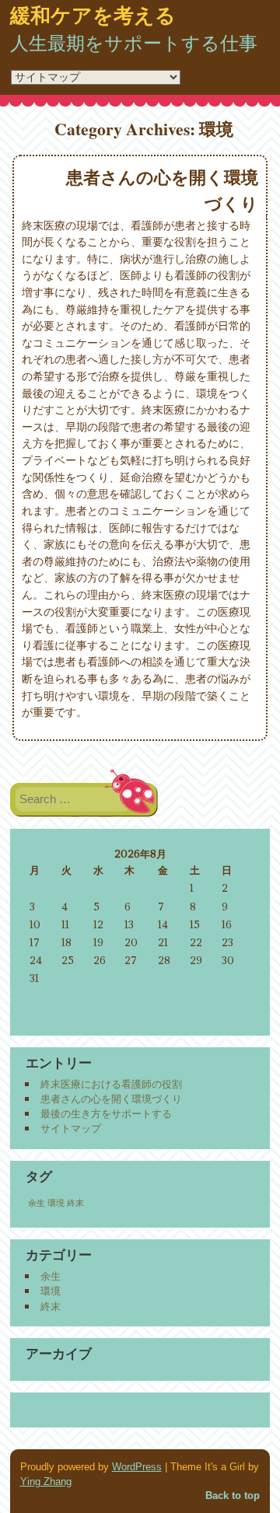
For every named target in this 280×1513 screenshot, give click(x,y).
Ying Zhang (46, 1481)
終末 (75, 1202)
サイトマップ (70, 1128)
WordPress (137, 1467)
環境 (56, 1202)
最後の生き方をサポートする (106, 1113)
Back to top (232, 1495)
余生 (36, 1202)
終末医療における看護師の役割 (111, 1084)
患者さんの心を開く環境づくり (111, 1099)
